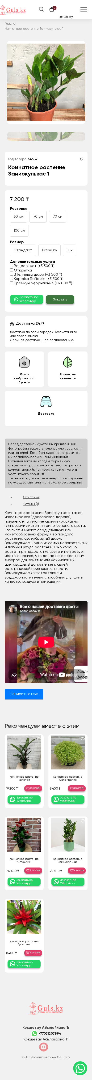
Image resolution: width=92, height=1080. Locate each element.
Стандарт (23, 250)
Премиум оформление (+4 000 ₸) (42, 283)
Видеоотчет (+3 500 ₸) (33, 266)
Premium (49, 250)
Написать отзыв (24, 694)
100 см (19, 231)
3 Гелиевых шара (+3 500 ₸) (37, 275)
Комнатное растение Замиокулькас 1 (34, 28)
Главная (11, 23)
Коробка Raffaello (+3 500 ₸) (38, 279)
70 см (38, 217)
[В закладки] (82, 159)
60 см (18, 217)
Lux (69, 250)
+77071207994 (49, 1033)
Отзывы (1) (31, 504)
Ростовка (18, 209)
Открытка (22, 270)
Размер (17, 242)
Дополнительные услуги (32, 262)
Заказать (60, 299)
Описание (31, 497)
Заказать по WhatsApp (28, 299)
